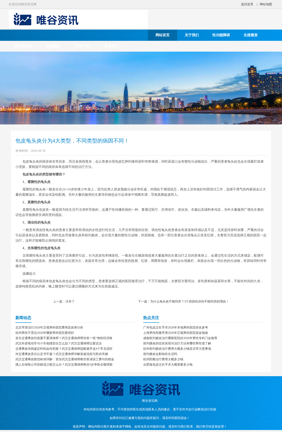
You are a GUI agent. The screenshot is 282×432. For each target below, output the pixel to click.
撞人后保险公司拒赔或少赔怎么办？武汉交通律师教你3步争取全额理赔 (64, 364)
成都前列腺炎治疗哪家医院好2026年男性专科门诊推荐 (180, 338)
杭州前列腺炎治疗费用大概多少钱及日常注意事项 (177, 348)
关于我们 (192, 35)
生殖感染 (53, 46)
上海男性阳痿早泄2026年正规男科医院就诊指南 (175, 332)
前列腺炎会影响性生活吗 (160, 354)
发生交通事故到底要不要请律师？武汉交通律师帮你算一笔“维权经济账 (63, 338)
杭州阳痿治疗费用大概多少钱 (163, 359)
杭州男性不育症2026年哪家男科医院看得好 (44, 332)
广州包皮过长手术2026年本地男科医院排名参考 (175, 327)
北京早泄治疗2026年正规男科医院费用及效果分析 (49, 327)
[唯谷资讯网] (78, 27)
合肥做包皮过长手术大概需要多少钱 (168, 364)
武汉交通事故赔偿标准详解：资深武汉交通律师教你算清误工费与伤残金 (64, 359)
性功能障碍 (221, 35)
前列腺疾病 (23, 46)
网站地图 (266, 4)
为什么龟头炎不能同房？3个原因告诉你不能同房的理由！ (189, 301)
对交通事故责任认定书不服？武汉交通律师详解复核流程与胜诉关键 (61, 354)
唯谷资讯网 (150, 400)
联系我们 (112, 46)
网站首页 (163, 35)
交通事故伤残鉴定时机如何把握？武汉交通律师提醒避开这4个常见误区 (64, 348)
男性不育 (82, 46)
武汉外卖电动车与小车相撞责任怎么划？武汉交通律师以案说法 (58, 343)
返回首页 (247, 4)
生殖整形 (251, 35)
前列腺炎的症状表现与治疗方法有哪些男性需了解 (177, 343)
